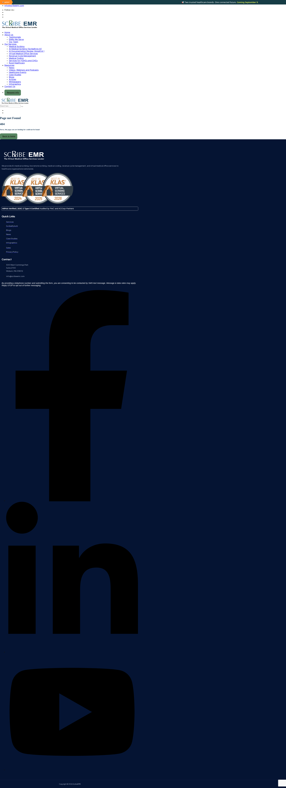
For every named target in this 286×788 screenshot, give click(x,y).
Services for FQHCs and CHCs (23, 60)
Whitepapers (15, 82)
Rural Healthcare (17, 63)
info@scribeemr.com (14, 5)
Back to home (8, 136)
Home (7, 32)
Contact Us (9, 86)
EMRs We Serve (16, 39)
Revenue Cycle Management (22, 56)
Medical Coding (16, 58)
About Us (8, 35)
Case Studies (15, 75)
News (11, 67)
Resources (9, 65)
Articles (12, 79)
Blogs (11, 77)
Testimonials (15, 37)
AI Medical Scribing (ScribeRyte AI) (25, 49)
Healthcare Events (17, 72)
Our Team (13, 42)
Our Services (10, 44)
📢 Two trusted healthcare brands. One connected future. (202, 2)
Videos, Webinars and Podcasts (24, 70)
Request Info (13, 92)
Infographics (15, 84)
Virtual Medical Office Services (23, 53)
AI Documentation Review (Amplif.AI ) (26, 51)
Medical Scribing (16, 46)
